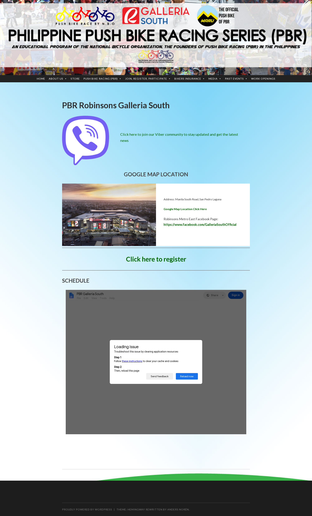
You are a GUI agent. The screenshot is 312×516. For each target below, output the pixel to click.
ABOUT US (56, 78)
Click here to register (156, 259)
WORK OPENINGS (263, 78)
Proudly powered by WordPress (87, 509)
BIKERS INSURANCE (187, 78)
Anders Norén (178, 509)
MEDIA (213, 78)
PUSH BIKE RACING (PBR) (100, 78)
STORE (75, 78)
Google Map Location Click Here (185, 209)
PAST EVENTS (234, 78)
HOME (41, 78)
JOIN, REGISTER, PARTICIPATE (146, 78)
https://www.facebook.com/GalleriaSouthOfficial (200, 225)
